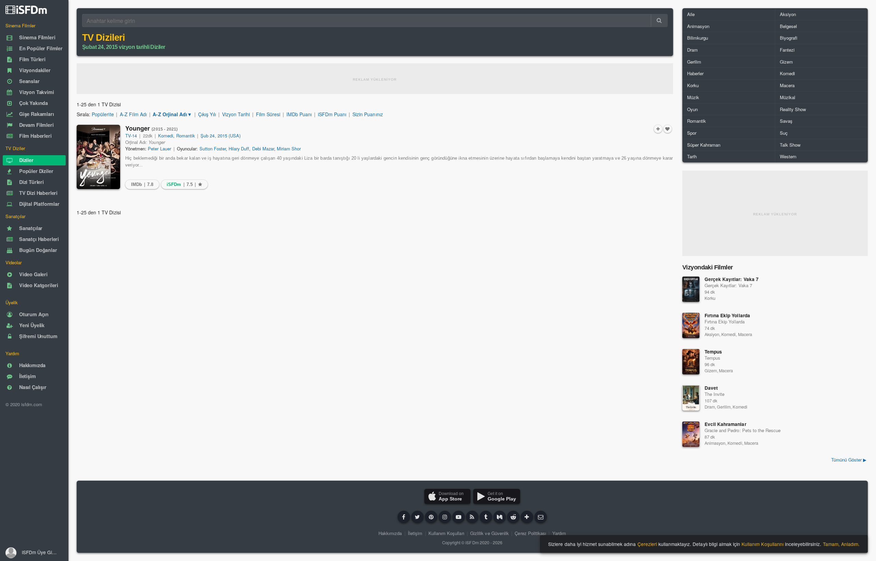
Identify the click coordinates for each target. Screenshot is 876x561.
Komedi (165, 135)
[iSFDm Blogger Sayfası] (472, 517)
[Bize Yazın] (540, 517)
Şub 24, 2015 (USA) (221, 135)
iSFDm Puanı (332, 114)
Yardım (559, 533)
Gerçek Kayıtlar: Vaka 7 (732, 279)
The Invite (714, 394)
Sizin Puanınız (367, 114)
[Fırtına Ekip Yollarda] (690, 325)
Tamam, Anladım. (841, 543)
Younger (151, 128)
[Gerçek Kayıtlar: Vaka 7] (690, 289)
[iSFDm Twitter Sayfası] (417, 517)
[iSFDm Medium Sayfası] (499, 517)
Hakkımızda (390, 533)
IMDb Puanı (299, 114)
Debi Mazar (263, 148)
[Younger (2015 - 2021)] (98, 157)
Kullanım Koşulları (446, 533)
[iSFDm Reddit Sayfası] (513, 517)
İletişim (415, 533)
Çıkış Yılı (207, 114)
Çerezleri (647, 543)
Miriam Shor (289, 148)
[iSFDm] (26, 9)
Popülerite (103, 114)
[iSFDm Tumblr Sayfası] (486, 517)
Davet (711, 388)
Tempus (713, 351)
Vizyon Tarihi (236, 114)
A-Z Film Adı (133, 114)
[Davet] (690, 398)
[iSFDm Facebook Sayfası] (404, 517)
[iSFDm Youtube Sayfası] (458, 517)
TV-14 (131, 135)
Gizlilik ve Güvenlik (489, 533)
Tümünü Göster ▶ (848, 459)
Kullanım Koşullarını (763, 543)
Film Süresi (268, 114)
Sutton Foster (212, 148)
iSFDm (471, 542)
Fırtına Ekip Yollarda (727, 315)
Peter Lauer (159, 148)
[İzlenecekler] (658, 129)
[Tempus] (690, 361)
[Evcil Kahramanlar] (690, 434)
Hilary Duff (239, 148)
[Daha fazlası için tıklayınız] (527, 517)
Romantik (185, 135)
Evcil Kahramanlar (725, 424)
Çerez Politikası (530, 533)
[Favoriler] (668, 129)
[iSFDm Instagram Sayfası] (445, 517)
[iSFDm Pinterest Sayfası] (431, 517)
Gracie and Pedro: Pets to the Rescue (743, 430)
